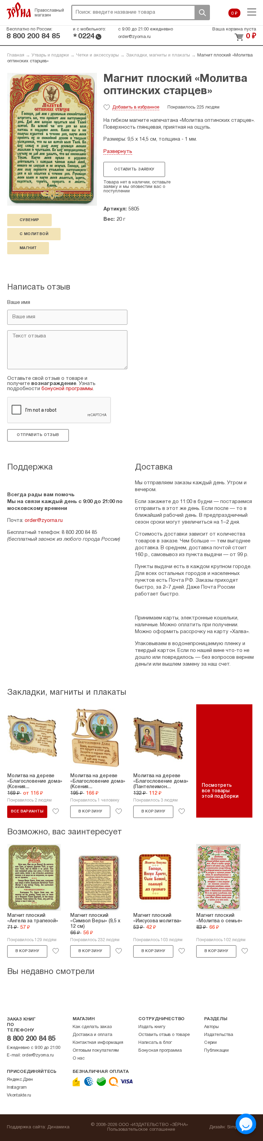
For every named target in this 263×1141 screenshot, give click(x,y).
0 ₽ (234, 14)
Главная (15, 55)
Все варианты (27, 811)
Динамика (58, 1127)
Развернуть (117, 151)
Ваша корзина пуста (234, 29)
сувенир (29, 220)
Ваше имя (18, 302)
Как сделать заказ (92, 1027)
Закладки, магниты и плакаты (158, 55)
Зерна (19, 10)
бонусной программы (67, 388)
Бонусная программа (159, 1051)
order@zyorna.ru (134, 37)
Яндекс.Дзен (20, 1080)
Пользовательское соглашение (141, 1130)
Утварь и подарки (50, 55)
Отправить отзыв (38, 435)
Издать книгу (151, 1027)
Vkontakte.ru (19, 1095)
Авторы (211, 1027)
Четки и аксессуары (97, 55)
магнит (28, 248)
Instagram (17, 1088)
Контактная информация (98, 1043)
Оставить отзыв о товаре (163, 1035)
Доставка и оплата (92, 1035)
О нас (79, 1058)
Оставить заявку (134, 169)
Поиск (202, 12)
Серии (210, 1043)
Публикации (216, 1051)
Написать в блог (155, 1043)
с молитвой (34, 234)
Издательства (218, 1035)
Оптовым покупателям (96, 1051)
